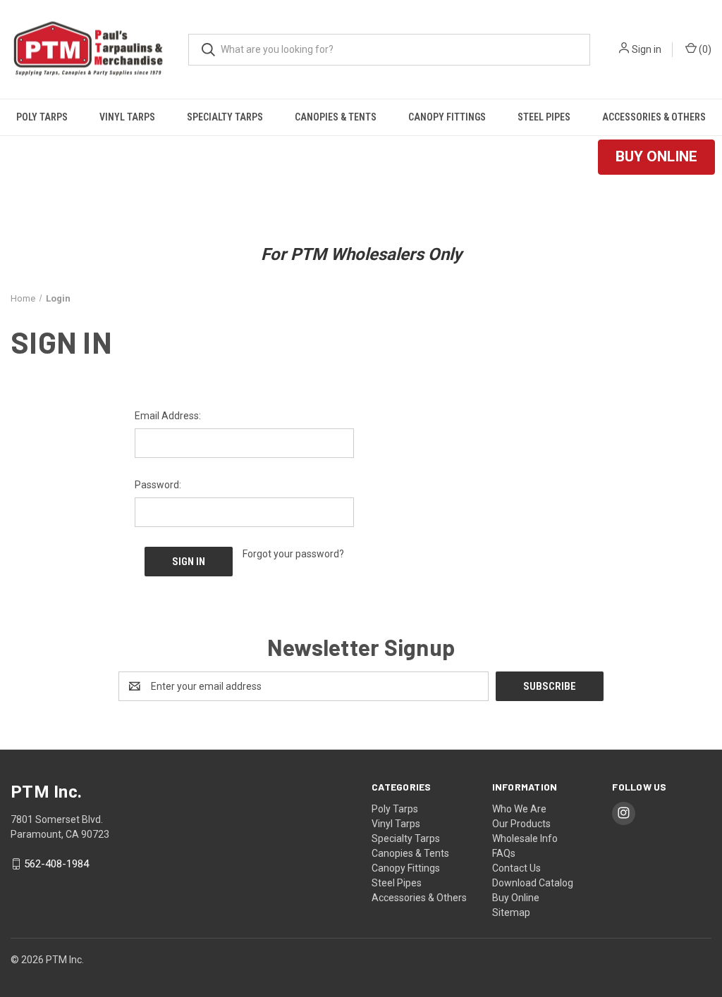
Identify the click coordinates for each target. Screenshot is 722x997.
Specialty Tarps (225, 117)
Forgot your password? (293, 553)
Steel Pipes (544, 117)
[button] (656, 157)
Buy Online (515, 897)
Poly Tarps (42, 117)
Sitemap (511, 912)
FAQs (503, 853)
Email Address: (168, 415)
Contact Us (516, 868)
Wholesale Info (525, 838)
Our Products (521, 823)
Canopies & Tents (336, 117)
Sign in (646, 49)
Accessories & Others (654, 117)
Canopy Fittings (447, 117)
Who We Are (519, 809)
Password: (158, 484)
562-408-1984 (56, 863)
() (704, 49)
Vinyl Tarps (127, 117)
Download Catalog (532, 882)
